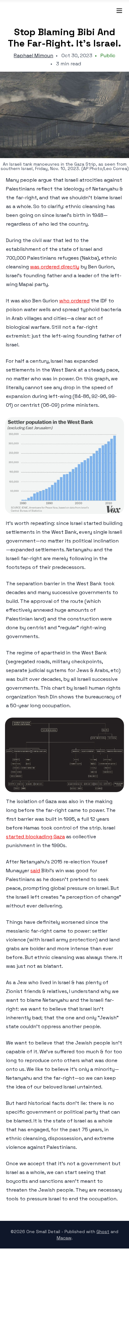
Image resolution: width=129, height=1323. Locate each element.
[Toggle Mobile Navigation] (115, 10)
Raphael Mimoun (33, 55)
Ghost (102, 1231)
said (35, 870)
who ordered (74, 300)
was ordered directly (54, 266)
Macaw (64, 1238)
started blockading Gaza (35, 836)
